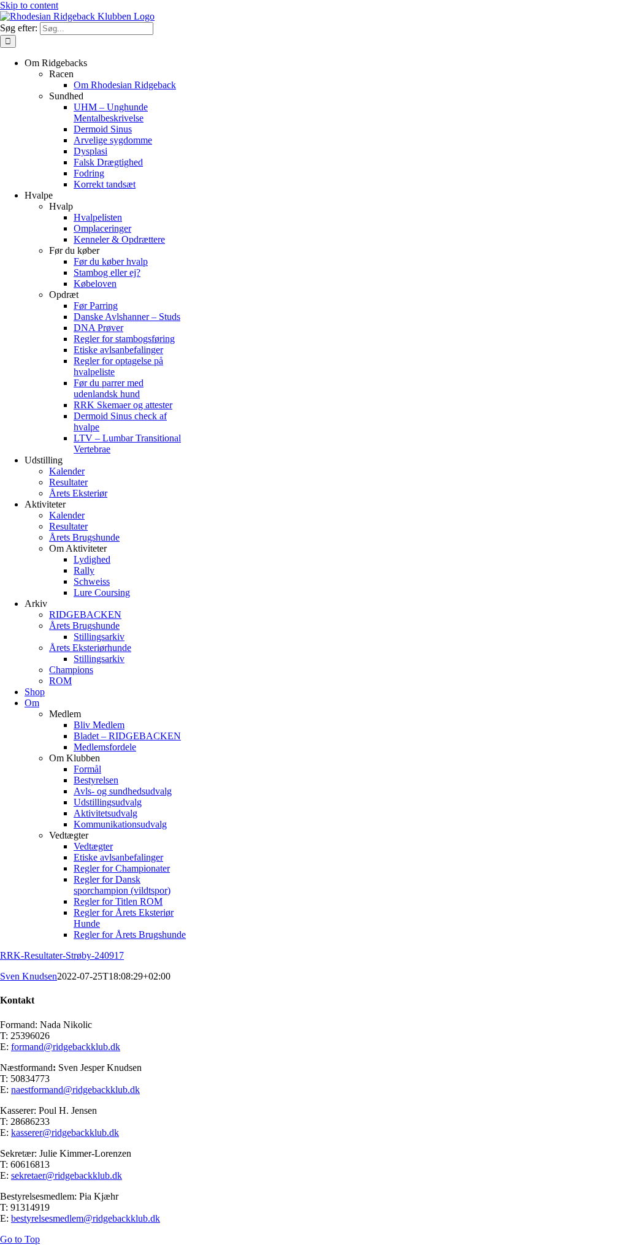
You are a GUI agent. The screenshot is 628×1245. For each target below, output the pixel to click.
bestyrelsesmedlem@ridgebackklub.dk (85, 1218)
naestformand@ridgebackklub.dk (75, 1089)
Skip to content (29, 5)
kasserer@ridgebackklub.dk (65, 1132)
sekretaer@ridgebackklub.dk (66, 1175)
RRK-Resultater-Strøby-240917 (62, 955)
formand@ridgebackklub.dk (65, 1046)
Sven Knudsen (28, 976)
